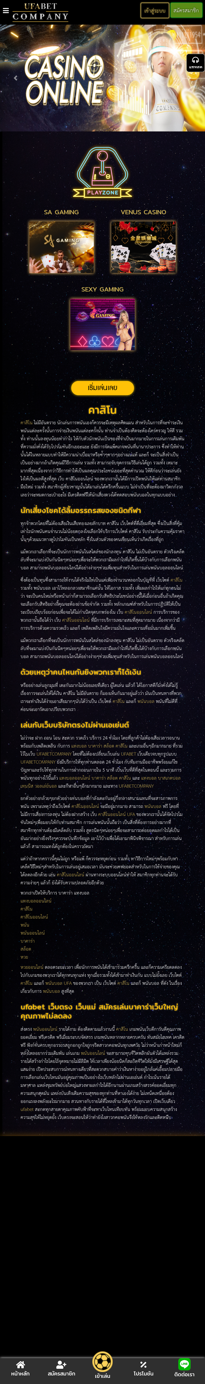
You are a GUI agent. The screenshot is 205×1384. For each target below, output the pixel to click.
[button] (15, 78)
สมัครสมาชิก (186, 10)
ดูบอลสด (26, 1188)
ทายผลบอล (53, 1188)
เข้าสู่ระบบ (154, 10)
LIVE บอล (80, 1188)
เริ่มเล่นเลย (102, 388)
